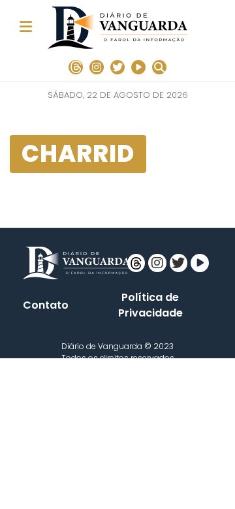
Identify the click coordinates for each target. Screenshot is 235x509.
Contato (46, 305)
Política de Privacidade (150, 305)
